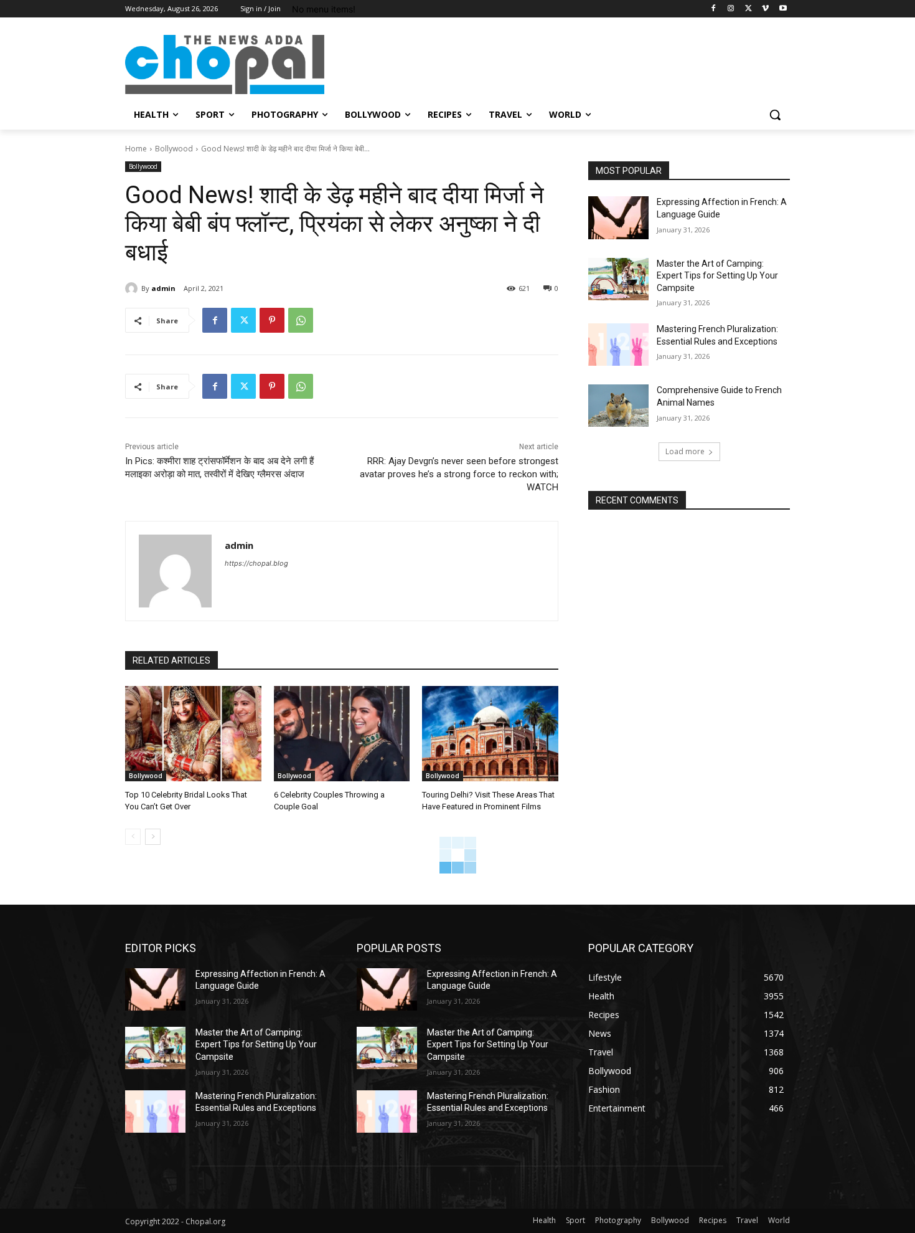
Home (136, 148)
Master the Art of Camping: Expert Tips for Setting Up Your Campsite (717, 276)
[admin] (133, 288)
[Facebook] (713, 9)
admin (163, 288)
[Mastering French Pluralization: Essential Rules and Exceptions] (618, 344)
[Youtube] (783, 9)
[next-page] (153, 837)
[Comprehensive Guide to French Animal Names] (618, 405)
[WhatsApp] (300, 320)
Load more (685, 451)
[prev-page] (133, 837)
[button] (775, 115)
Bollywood (174, 148)
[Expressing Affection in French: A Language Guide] (618, 217)
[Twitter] (748, 9)
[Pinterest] (272, 320)
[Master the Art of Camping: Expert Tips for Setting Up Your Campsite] (618, 279)
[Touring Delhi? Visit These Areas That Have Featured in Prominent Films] (490, 733)
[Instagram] (731, 9)
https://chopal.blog (256, 563)
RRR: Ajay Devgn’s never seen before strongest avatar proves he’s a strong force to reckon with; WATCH (459, 474)
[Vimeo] (765, 9)
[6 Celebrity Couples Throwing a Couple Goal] (342, 733)
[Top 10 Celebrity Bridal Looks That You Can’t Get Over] (193, 733)
